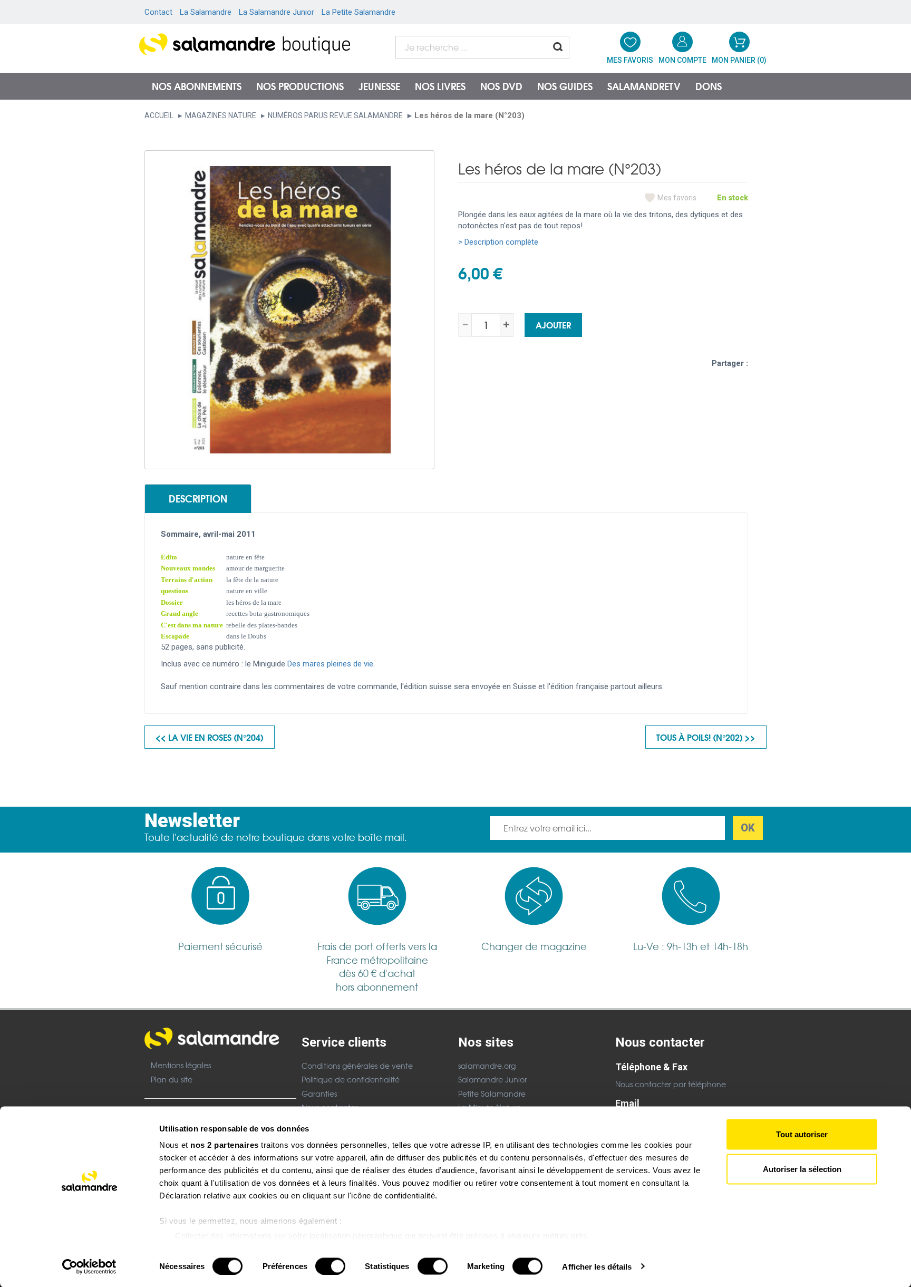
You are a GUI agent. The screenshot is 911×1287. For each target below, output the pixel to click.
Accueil (158, 115)
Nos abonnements (196, 86)
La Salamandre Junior (276, 12)
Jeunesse (379, 86)
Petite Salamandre (492, 1093)
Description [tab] (198, 498)
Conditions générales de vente (357, 1065)
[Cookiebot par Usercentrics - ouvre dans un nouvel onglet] (89, 1266)
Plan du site (171, 1079)
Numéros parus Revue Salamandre (335, 115)
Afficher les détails (597, 1266)
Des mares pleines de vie (330, 664)
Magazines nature (220, 115)
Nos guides (565, 86)
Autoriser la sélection (802, 1168)
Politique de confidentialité (351, 1079)
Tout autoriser (802, 1134)
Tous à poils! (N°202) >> (705, 736)
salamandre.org (487, 1065)
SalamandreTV (644, 86)
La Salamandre (205, 12)
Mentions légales (181, 1065)
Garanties (319, 1093)
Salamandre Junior (492, 1079)
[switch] (330, 1265)
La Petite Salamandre (358, 12)
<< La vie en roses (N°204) (210, 736)
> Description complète (498, 242)
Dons (708, 86)
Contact (158, 12)
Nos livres (440, 86)
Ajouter (553, 324)
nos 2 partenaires (224, 1144)
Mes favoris (676, 197)
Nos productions (300, 86)
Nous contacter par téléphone (670, 1084)
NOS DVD (501, 86)
